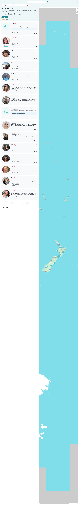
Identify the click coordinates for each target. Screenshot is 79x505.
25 (19, 203)
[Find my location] (77, 13)
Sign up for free (5, 17)
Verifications (17, 5)
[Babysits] (4, 2)
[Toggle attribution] (77, 503)
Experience (10, 5)
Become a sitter (71, 1)
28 (27, 203)
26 (22, 203)
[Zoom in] (77, 9)
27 (24, 203)
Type (4, 5)
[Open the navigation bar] (77, 2)
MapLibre (70, 503)
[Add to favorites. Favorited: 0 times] (36, 23)
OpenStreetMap (74, 503)
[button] (60, 248)
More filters (25, 5)
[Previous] (12, 203)
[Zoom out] (77, 11)
